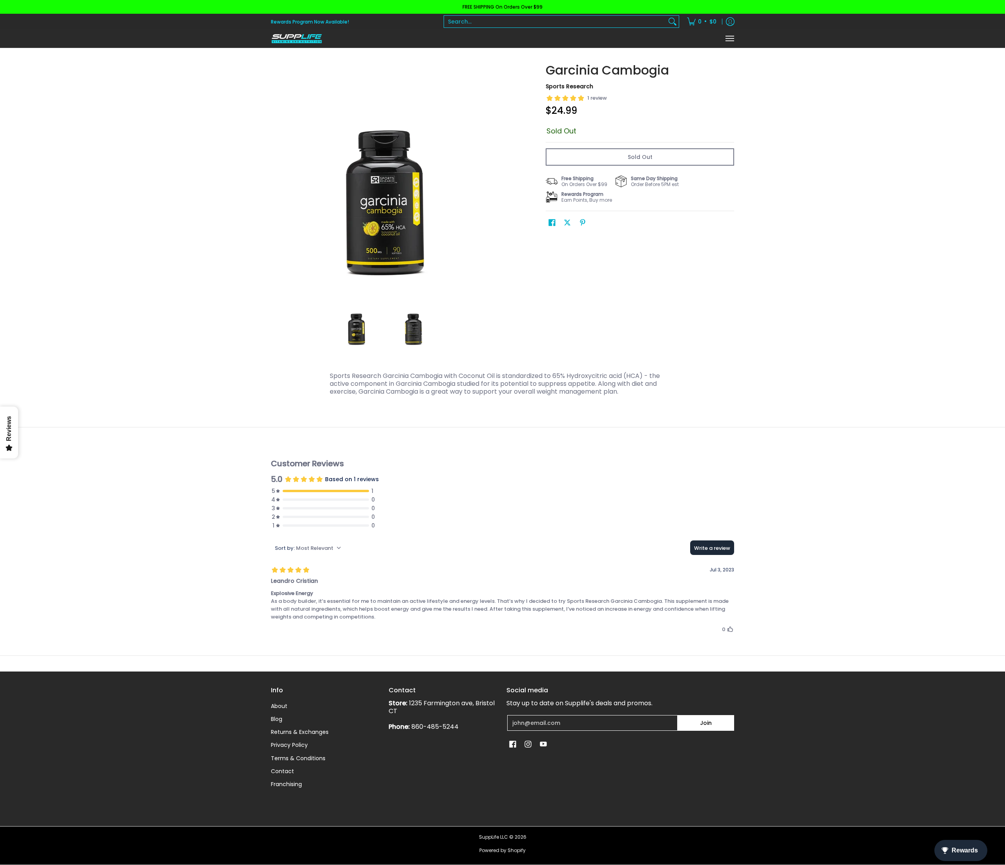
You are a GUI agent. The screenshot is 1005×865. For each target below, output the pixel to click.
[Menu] (729, 38)
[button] (551, 223)
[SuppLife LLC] (296, 38)
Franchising (286, 784)
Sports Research (569, 86)
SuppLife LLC (493, 837)
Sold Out (640, 157)
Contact (282, 771)
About (279, 706)
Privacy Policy (289, 745)
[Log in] (730, 21)
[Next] (493, 177)
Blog (276, 719)
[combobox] (555, 21)
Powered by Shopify (502, 850)
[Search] (672, 21)
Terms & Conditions (298, 758)
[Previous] (276, 177)
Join (706, 723)
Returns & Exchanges (300, 732)
